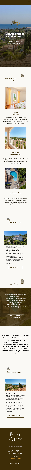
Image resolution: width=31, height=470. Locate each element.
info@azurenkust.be (15, 458)
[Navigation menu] (29, 2)
